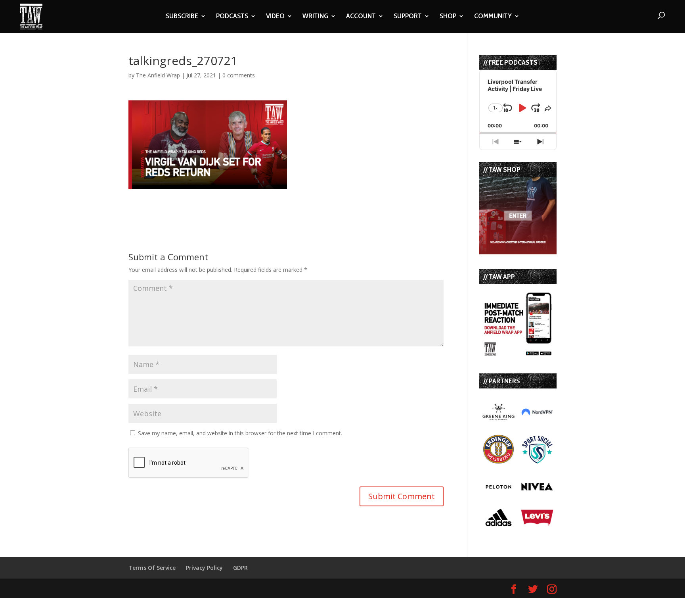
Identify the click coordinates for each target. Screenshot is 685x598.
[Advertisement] (221, 201)
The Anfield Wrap (158, 75)
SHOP (448, 16)
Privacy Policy (204, 567)
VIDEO (275, 16)
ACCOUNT (361, 16)
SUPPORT (408, 16)
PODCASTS (232, 16)
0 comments (238, 75)
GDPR (240, 567)
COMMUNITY (493, 16)
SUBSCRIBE (182, 16)
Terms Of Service (152, 567)
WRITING (315, 16)
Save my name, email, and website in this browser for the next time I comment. (240, 433)
